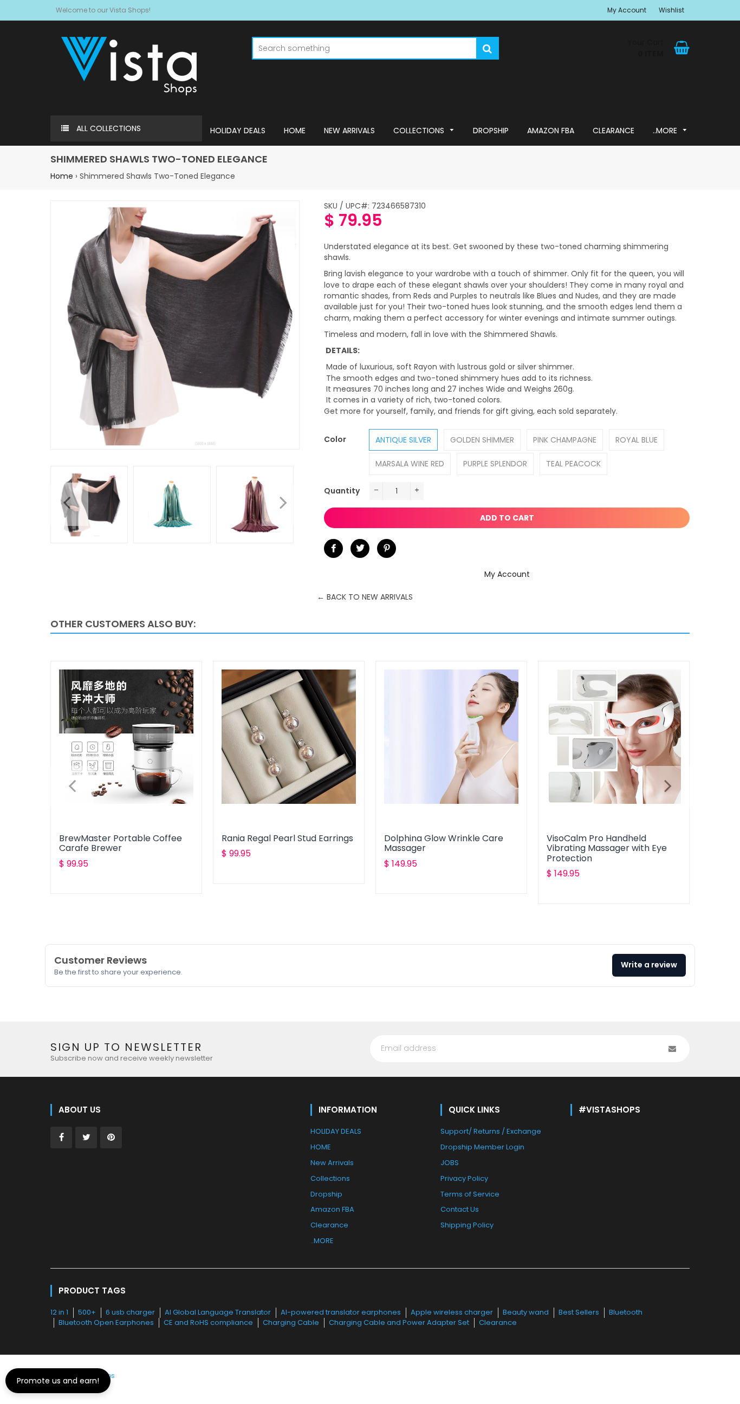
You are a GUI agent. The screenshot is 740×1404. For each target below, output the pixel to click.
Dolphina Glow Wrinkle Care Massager (443, 843)
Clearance (498, 1322)
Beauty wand (526, 1312)
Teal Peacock (573, 463)
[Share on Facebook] (333, 548)
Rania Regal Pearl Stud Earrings (287, 838)
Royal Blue (636, 439)
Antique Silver (403, 439)
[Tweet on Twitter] (359, 548)
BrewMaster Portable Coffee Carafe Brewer (120, 843)
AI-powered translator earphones (341, 1312)
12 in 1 (59, 1312)
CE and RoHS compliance (208, 1322)
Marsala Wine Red (409, 463)
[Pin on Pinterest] (386, 548)
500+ (87, 1312)
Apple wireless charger (452, 1312)
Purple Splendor (495, 463)
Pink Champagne (564, 439)
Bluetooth (625, 1312)
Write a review (649, 964)
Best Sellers (579, 1312)
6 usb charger (130, 1312)
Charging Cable (291, 1322)
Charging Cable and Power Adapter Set (399, 1322)
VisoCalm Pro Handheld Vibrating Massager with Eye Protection (607, 848)
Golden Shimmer (482, 439)
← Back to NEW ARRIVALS (365, 597)
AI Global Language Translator (218, 1312)
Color (335, 439)
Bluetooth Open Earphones (106, 1322)
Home (61, 176)
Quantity (342, 490)
